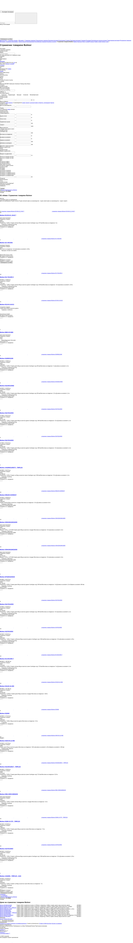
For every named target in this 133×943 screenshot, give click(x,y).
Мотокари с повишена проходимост (9, 41)
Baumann (79, 41)
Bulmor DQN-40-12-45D (7, 740)
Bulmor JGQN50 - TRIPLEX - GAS (10, 876)
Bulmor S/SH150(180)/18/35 (8, 522)
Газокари (83, 40)
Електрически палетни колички (99, 40)
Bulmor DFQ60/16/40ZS (7, 577)
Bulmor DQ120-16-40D (7, 686)
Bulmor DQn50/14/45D (7, 385)
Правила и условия (5, 923)
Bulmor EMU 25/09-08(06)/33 (9, 794)
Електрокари (62, 40)
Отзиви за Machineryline (45, 923)
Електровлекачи (30, 41)
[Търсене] (26, 18)
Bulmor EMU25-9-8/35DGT (8, 495)
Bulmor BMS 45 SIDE (6, 332)
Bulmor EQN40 (4, 713)
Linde (107, 41)
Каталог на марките (57, 923)
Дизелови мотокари (53, 40)
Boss (84, 41)
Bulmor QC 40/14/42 (6, 242)
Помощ (5, 919)
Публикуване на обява (6, 262)
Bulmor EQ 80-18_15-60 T (8, 215)
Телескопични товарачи (42, 40)
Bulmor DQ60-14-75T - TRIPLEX (10, 821)
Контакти (10, 919)
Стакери (67, 40)
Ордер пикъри (22, 41)
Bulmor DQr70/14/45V (7, 413)
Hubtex (96, 41)
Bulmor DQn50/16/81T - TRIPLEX (10, 766)
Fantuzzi (92, 41)
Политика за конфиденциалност (18, 923)
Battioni (75, 41)
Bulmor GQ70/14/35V (6, 631)
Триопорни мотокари (75, 40)
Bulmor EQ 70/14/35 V (7, 277)
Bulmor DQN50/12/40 (6, 358)
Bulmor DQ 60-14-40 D (7, 304)
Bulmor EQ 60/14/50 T (7, 658)
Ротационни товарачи (125, 40)
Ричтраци (88, 40)
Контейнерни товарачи (41, 41)
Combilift (87, 41)
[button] (66, 31)
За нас (1, 919)
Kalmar (103, 41)
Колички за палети (51, 41)
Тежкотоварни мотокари (113, 40)
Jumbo (100, 41)
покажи (2, 188)
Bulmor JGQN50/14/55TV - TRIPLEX (11, 467)
